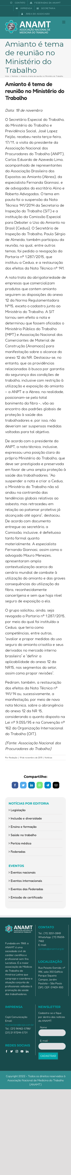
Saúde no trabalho (23, 835)
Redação (13, 757)
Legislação (18, 810)
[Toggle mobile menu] (64, 22)
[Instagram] (17, 1051)
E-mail (44, 1040)
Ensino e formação (24, 826)
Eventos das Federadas (27, 889)
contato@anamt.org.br (51, 948)
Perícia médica (21, 843)
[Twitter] (11, 1051)
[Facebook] (6, 1051)
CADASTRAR (48, 1056)
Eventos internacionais (26, 881)
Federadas (18, 851)
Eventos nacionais (23, 872)
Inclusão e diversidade (26, 818)
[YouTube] (22, 1051)
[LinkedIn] (27, 1051)
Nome (43, 1027)
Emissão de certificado (27, 897)
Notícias (48, 757)
